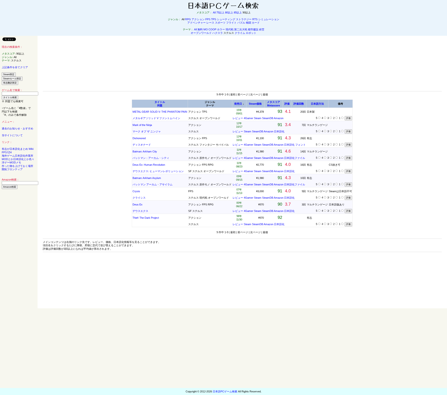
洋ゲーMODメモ (11, 162)
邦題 (159, 105)
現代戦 (229, 29)
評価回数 (299, 103)
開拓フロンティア (12, 169)
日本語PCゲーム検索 (225, 391)
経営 (261, 29)
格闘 (248, 22)
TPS (213, 19)
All (214, 12)
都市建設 (253, 29)
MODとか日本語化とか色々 (18, 159)
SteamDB (267, 118)
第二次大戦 (240, 29)
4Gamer (248, 118)
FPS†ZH (7, 152)
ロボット (251, 32)
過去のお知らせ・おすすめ (17, 128)
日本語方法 (317, 103)
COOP (212, 29)
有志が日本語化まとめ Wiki (18, 148)
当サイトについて (12, 135)
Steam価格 (255, 103)
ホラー (221, 29)
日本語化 (279, 131)
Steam (257, 118)
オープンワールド (201, 32)
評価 (287, 103)
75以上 (220, 12)
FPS (207, 19)
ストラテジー (244, 19)
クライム (240, 32)
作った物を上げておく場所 (17, 165)
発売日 (238, 103)
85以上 (238, 12)
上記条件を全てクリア (15, 67)
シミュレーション (268, 19)
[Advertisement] (19, 245)
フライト (231, 22)
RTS (255, 19)
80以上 (229, 12)
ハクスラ (217, 32)
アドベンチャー (196, 22)
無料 (200, 29)
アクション (198, 19)
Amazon (278, 118)
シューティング (226, 19)
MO (205, 29)
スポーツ (220, 22)
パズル (241, 22)
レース (210, 22)
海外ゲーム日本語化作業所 (17, 155)
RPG (188, 19)
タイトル (160, 101)
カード (256, 22)
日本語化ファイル (294, 157)
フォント (300, 144)
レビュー (238, 118)
